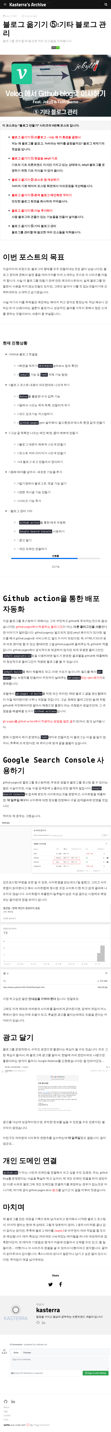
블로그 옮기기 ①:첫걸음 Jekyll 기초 (34, 158)
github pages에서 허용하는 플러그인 (39, 626)
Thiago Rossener (41, 1425)
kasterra (48, 1310)
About (6, 1407)
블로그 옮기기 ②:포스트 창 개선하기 (35, 179)
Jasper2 (59, 1230)
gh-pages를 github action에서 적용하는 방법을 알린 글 (38, 721)
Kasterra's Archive (27, 4)
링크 (55, 1190)
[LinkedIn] (44, 1323)
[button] (106, 4)
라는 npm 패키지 (85, 677)
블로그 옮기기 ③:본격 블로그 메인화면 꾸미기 (42, 195)
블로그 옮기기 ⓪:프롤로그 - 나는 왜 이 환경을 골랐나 (46, 137)
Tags (6, 1411)
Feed (6, 1419)
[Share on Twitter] (51, 1288)
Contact (7, 1415)
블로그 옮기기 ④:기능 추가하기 (32, 210)
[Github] (39, 1323)
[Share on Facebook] (60, 1288)
